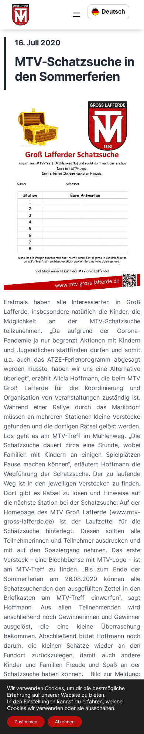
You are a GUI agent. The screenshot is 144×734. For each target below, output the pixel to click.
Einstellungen (39, 701)
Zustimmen (25, 721)
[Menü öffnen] (76, 15)
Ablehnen (65, 721)
